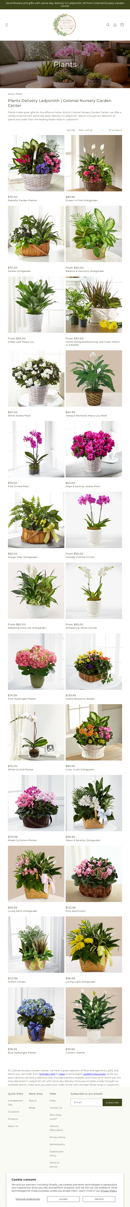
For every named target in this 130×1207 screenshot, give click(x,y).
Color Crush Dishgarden (80, 769)
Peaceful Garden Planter (22, 200)
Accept (63, 1199)
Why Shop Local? (55, 1116)
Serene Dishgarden (19, 271)
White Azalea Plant (19, 415)
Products (13, 1119)
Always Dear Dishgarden (22, 557)
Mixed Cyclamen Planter (22, 840)
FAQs (53, 1100)
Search (32, 1100)
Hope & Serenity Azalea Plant (83, 486)
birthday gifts (47, 1073)
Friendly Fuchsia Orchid (80, 557)
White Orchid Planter (21, 769)
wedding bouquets (94, 1073)
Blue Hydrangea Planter (22, 1052)
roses (62, 1073)
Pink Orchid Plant (18, 486)
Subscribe (112, 1102)
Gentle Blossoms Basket (80, 698)
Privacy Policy (109, 1190)
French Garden (17, 981)
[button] (6, 24)
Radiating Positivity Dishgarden (27, 627)
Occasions (13, 1111)
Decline (99, 1199)
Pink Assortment (76, 911)
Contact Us (56, 1107)
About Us (13, 1126)
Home (11, 94)
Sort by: (71, 130)
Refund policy (57, 1144)
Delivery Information (56, 1128)
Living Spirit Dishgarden (22, 911)
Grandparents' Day (15, 1102)
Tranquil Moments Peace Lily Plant (86, 415)
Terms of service (54, 1164)
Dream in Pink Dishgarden (82, 200)
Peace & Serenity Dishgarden (83, 840)
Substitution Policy (56, 1153)
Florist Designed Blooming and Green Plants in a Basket (93, 343)
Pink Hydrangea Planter (22, 698)
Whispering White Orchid (81, 627)
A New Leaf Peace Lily (21, 341)
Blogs (32, 1107)
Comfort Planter (75, 1052)
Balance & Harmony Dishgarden (85, 271)
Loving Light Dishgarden (81, 981)
